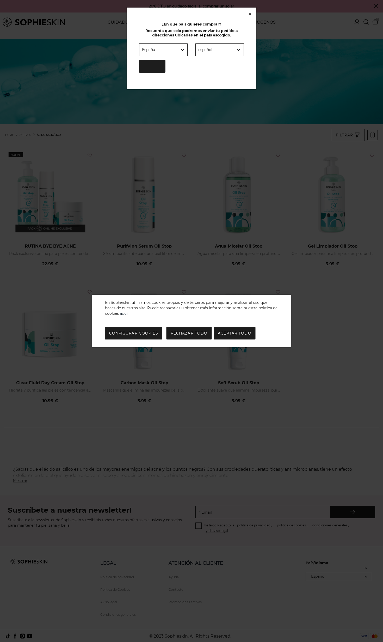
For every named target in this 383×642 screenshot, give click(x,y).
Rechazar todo (189, 333)
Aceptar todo (234, 333)
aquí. (124, 313)
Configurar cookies (133, 333)
